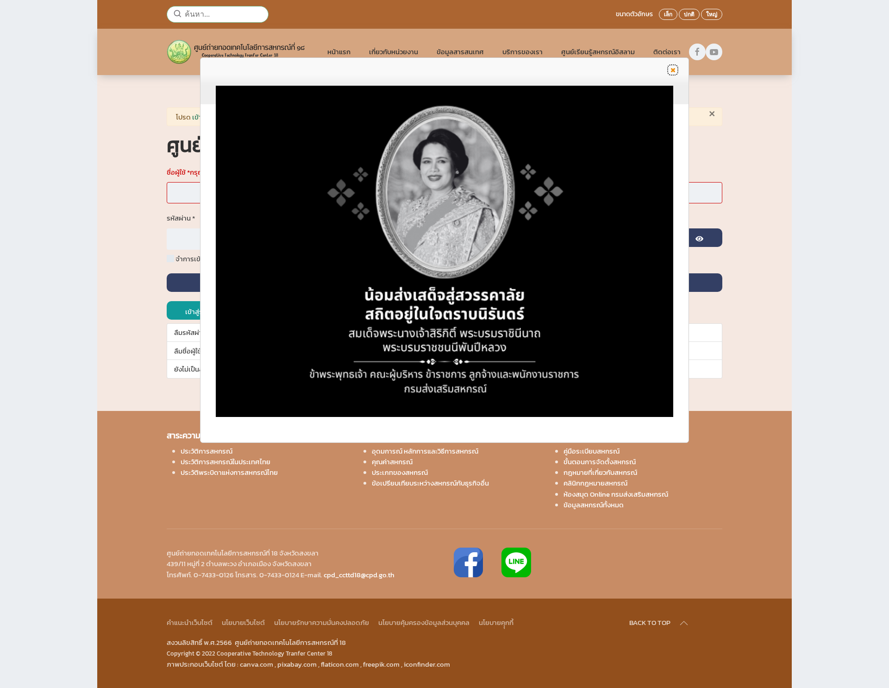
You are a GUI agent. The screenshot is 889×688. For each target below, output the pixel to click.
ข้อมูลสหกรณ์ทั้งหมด (593, 504)
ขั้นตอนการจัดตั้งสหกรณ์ (599, 461)
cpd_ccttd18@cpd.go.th (359, 574)
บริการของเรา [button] (522, 51)
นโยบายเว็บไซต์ (243, 622)
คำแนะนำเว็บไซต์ (190, 622)
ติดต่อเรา (667, 51)
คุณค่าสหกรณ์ (392, 461)
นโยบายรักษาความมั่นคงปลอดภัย (321, 622)
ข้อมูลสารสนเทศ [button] (460, 51)
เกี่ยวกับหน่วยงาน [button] (393, 51)
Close (672, 70)
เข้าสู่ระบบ (199, 311)
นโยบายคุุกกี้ (496, 622)
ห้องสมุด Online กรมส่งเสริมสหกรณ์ (615, 494)
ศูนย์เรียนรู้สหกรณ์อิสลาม (598, 51)
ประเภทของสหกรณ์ (400, 472)
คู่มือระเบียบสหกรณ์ (591, 451)
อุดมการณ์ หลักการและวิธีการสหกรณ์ (425, 451)
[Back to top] (683, 623)
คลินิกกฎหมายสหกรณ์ (595, 483)
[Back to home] (238, 51)
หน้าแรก (339, 51)
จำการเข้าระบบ (196, 258)
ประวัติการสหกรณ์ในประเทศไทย (225, 461)
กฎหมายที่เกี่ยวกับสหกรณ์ (600, 472)
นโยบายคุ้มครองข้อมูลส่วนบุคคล (424, 622)
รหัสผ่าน (181, 218)
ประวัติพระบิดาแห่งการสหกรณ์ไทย (229, 472)
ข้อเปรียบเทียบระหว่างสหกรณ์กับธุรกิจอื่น (430, 483)
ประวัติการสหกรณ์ (206, 451)
